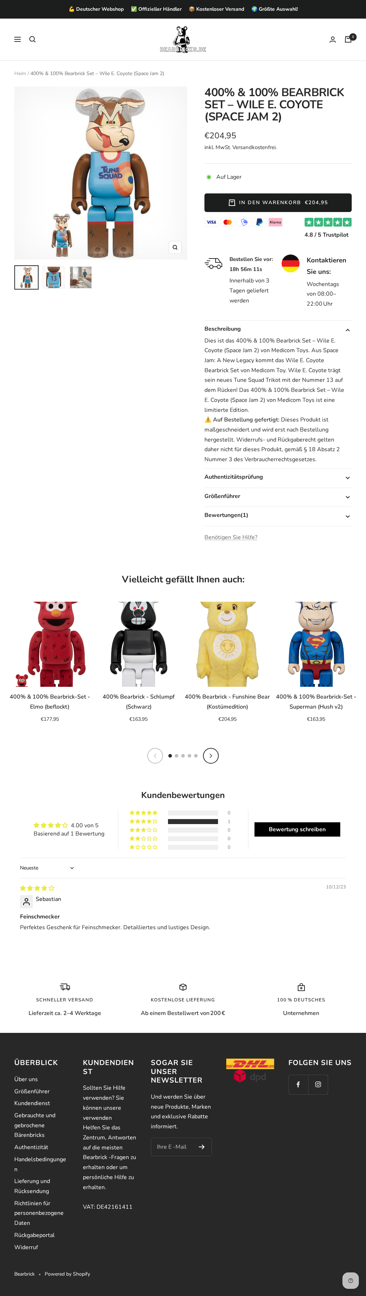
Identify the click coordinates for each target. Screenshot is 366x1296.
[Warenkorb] (348, 39)
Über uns (26, 1079)
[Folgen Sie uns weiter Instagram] (318, 1084)
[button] (144, 821)
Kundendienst (32, 1103)
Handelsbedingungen (40, 1164)
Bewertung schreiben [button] (297, 829)
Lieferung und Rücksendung (32, 1186)
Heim (20, 73)
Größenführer (32, 1091)
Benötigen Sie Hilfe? (230, 537)
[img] (37, 888)
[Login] (333, 39)
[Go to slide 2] (176, 756)
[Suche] (32, 39)
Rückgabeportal (34, 1235)
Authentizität (31, 1147)
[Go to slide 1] (170, 756)
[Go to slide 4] (189, 756)
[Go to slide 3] (183, 756)
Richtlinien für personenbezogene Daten (39, 1213)
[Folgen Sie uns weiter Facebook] (298, 1084)
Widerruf (26, 1247)
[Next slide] (211, 756)
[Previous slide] (155, 756)
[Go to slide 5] (196, 756)
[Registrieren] (202, 1146)
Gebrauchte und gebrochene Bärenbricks (34, 1125)
